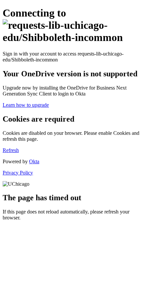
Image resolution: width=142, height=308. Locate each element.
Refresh (11, 150)
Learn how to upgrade (26, 105)
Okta (34, 161)
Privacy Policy (18, 172)
